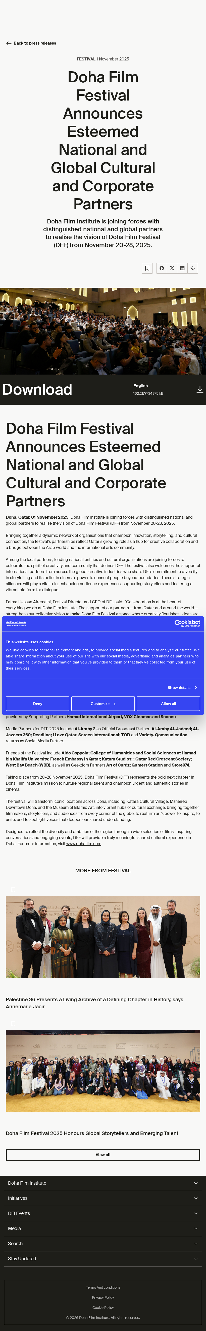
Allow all (168, 703)
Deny (37, 703)
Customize (100, 703)
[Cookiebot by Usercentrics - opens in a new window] (178, 623)
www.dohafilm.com (83, 843)
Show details (179, 687)
